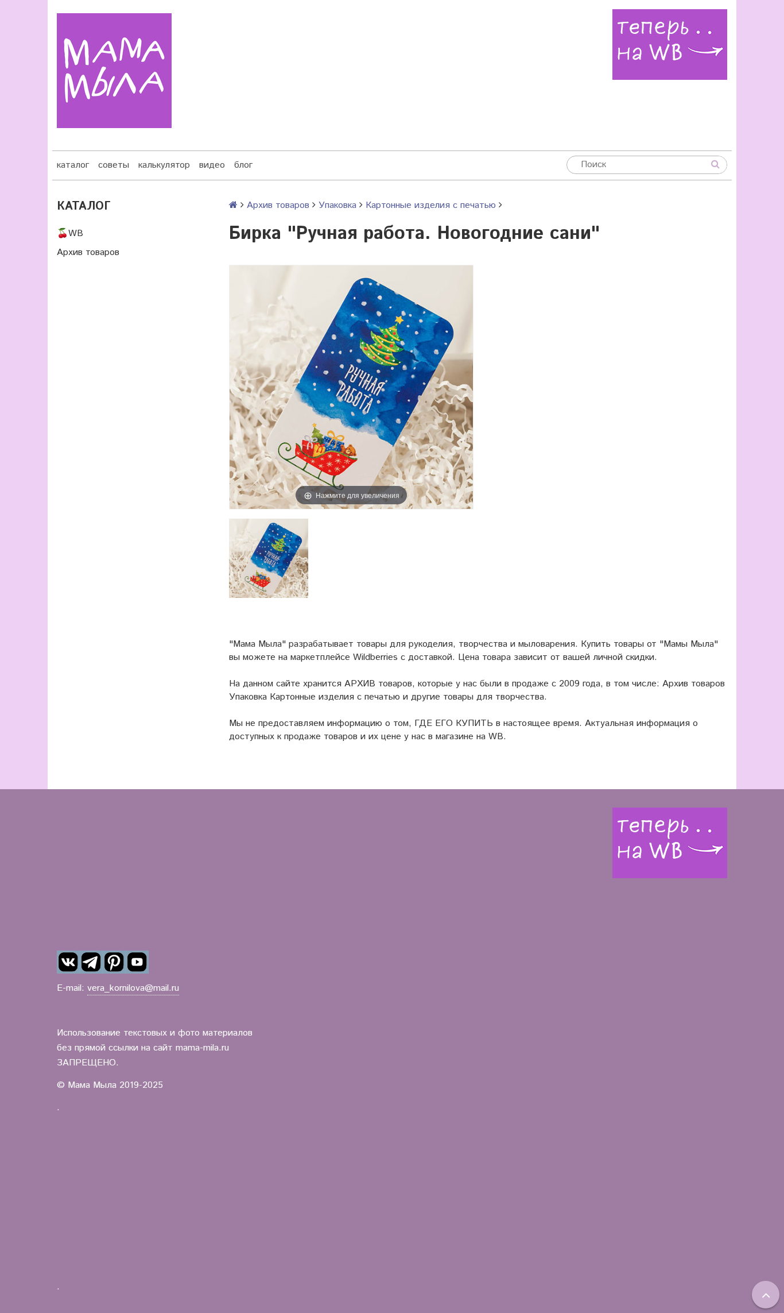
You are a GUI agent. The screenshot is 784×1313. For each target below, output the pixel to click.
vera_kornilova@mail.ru (133, 988)
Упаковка (337, 205)
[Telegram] (91, 963)
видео (212, 165)
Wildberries (375, 657)
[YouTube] (137, 963)
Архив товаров (88, 252)
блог (243, 165)
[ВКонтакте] (68, 963)
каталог (73, 165)
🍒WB (70, 233)
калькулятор (164, 165)
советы (113, 165)
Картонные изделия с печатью (431, 205)
